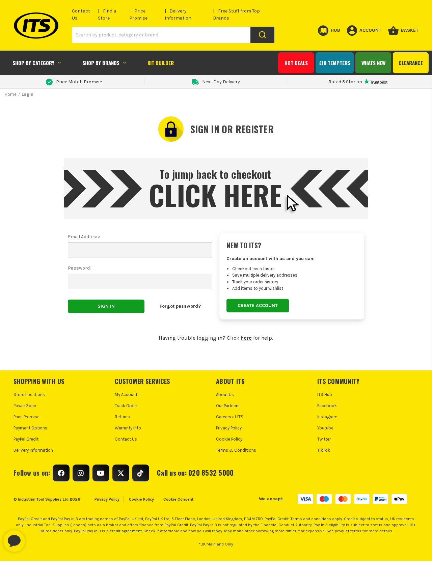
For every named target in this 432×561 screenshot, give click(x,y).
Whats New (373, 62)
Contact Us (126, 439)
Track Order (126, 405)
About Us (225, 394)
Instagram (327, 416)
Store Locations (29, 394)
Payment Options (30, 427)
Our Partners (228, 405)
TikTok (323, 450)
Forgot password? (180, 306)
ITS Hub (324, 394)
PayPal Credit (26, 439)
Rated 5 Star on (345, 82)
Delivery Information (33, 450)
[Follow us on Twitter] (120, 473)
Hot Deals (296, 62)
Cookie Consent (178, 499)
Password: (79, 268)
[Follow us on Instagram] (81, 473)
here (246, 338)
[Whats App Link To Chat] (36, 537)
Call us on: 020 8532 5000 (195, 473)
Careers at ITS (229, 416)
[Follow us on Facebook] (61, 473)
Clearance (411, 62)
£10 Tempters (334, 62)
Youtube (325, 427)
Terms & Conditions (236, 450)
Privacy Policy (229, 427)
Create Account (258, 305)
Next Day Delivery (221, 82)
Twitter (324, 439)
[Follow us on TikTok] (140, 473)
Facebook (327, 405)
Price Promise (26, 416)
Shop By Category (33, 62)
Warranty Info (128, 427)
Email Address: (84, 237)
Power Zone (25, 405)
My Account (126, 394)
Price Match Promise (79, 82)
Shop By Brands (100, 62)
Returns (122, 416)
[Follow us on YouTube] (100, 473)
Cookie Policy (229, 439)
